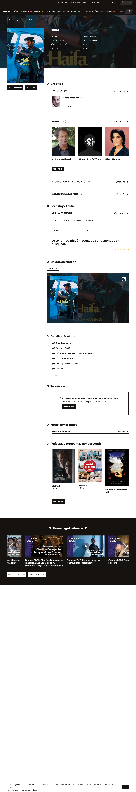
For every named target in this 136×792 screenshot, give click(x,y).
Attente (82, 485)
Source (114, 249)
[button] (124, 279)
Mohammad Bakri (61, 159)
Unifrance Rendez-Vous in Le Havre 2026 (72, 3)
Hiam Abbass (112, 159)
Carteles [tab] (53, 269)
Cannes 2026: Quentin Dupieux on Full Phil (109, 561)
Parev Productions (90, 40)
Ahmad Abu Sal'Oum (89, 159)
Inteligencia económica (90, 11)
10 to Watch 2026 (97, 3)
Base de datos (72, 11)
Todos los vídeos (36, 575)
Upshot (56, 486)
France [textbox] (57, 230)
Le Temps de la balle (116, 489)
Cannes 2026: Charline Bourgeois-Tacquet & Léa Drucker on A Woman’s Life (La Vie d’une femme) (26, 563)
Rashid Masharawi (90, 36)
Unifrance (108, 11)
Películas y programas (21, 11)
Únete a (120, 11)
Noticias (37, 11)
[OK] (125, 787)
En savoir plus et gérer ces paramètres (22, 790)
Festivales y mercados (53, 11)
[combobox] (71, 230)
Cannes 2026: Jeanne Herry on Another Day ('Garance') (65, 561)
